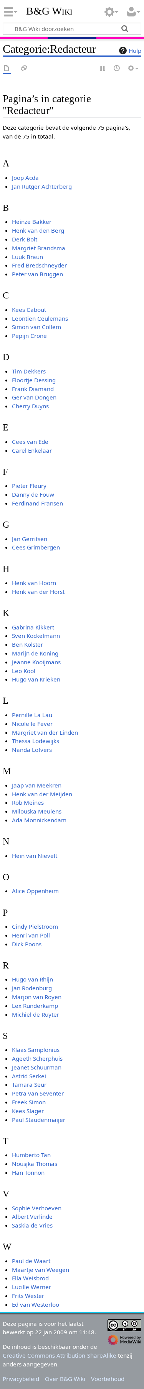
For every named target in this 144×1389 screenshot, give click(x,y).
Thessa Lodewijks (35, 741)
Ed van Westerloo (35, 1304)
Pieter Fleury (29, 485)
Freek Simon (29, 1102)
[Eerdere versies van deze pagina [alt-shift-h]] (117, 68)
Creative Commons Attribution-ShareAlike (59, 1355)
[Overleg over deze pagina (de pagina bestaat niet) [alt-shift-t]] (24, 68)
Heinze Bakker (31, 221)
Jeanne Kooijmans (36, 662)
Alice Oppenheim (35, 891)
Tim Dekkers (29, 371)
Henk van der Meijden (42, 794)
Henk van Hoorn (34, 583)
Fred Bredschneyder (39, 265)
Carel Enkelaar (32, 450)
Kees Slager (28, 1111)
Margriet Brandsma (38, 248)
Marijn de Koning (35, 653)
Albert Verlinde (32, 1216)
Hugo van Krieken (36, 679)
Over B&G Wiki (65, 1378)
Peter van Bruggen (37, 274)
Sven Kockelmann (36, 635)
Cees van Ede (30, 441)
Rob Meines (28, 802)
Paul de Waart (31, 1261)
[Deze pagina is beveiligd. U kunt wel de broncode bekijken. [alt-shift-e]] (103, 68)
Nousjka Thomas (34, 1163)
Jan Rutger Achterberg (42, 186)
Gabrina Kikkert (33, 627)
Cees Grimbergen (36, 547)
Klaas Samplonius (36, 1049)
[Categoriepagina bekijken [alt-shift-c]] (7, 68)
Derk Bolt (24, 239)
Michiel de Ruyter (35, 1014)
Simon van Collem (36, 327)
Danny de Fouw (33, 494)
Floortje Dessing (34, 380)
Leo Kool (23, 671)
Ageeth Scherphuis (37, 1058)
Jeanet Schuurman (36, 1067)
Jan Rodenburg (32, 988)
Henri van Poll (31, 935)
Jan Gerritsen (29, 539)
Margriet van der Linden (45, 732)
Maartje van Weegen (40, 1269)
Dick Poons (26, 944)
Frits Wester (28, 1295)
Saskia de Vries (32, 1225)
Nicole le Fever (32, 723)
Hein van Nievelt (34, 855)
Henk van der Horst (38, 591)
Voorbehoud (107, 1378)
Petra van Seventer (38, 1093)
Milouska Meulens (36, 811)
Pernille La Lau (32, 715)
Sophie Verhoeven (36, 1208)
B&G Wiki (49, 11)
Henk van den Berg (38, 230)
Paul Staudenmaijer (38, 1119)
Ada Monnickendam (39, 820)
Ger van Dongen (34, 397)
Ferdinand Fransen (37, 503)
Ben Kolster (27, 644)
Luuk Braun (27, 257)
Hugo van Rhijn (32, 979)
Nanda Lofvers (32, 749)
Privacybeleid (21, 1378)
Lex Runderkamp (35, 1005)
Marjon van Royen (36, 997)
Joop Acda (25, 177)
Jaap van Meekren (36, 785)
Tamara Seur (29, 1084)
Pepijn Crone (29, 335)
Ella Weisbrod (30, 1278)
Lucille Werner (31, 1287)
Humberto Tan (31, 1155)
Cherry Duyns (30, 406)
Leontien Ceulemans (40, 318)
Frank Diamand (33, 389)
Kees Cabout (29, 309)
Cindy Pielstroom (35, 926)
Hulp (135, 50)
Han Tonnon (28, 1172)
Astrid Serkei (29, 1076)
